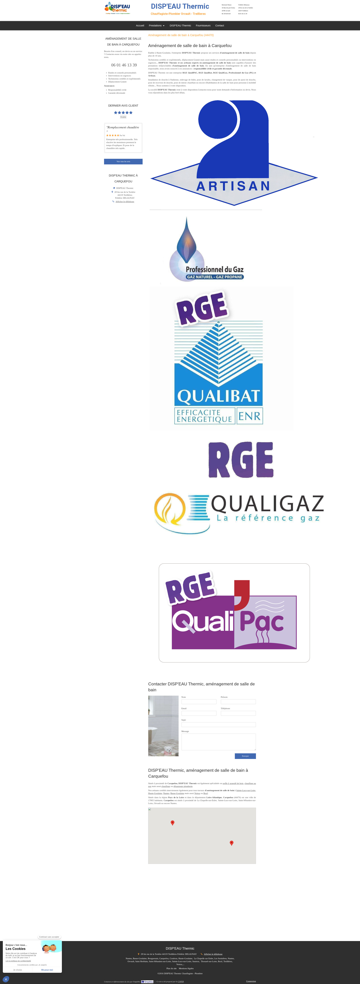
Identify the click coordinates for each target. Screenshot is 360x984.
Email (183, 708)
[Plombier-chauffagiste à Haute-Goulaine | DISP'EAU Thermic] (117, 8)
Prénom (224, 697)
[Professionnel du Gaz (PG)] (206, 247)
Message (185, 731)
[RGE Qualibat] (222, 358)
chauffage (165, 786)
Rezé (205, 793)
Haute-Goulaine (155, 793)
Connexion (251, 981)
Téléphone (225, 708)
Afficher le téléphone (125, 201)
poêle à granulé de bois (233, 783)
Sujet (183, 720)
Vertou (197, 793)
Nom (183, 697)
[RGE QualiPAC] (234, 612)
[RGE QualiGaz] (244, 492)
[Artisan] (234, 152)
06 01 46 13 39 (124, 65)
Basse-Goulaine (177, 793)
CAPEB (181, 981)
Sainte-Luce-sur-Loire (245, 790)
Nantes (166, 793)
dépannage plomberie (183, 786)
